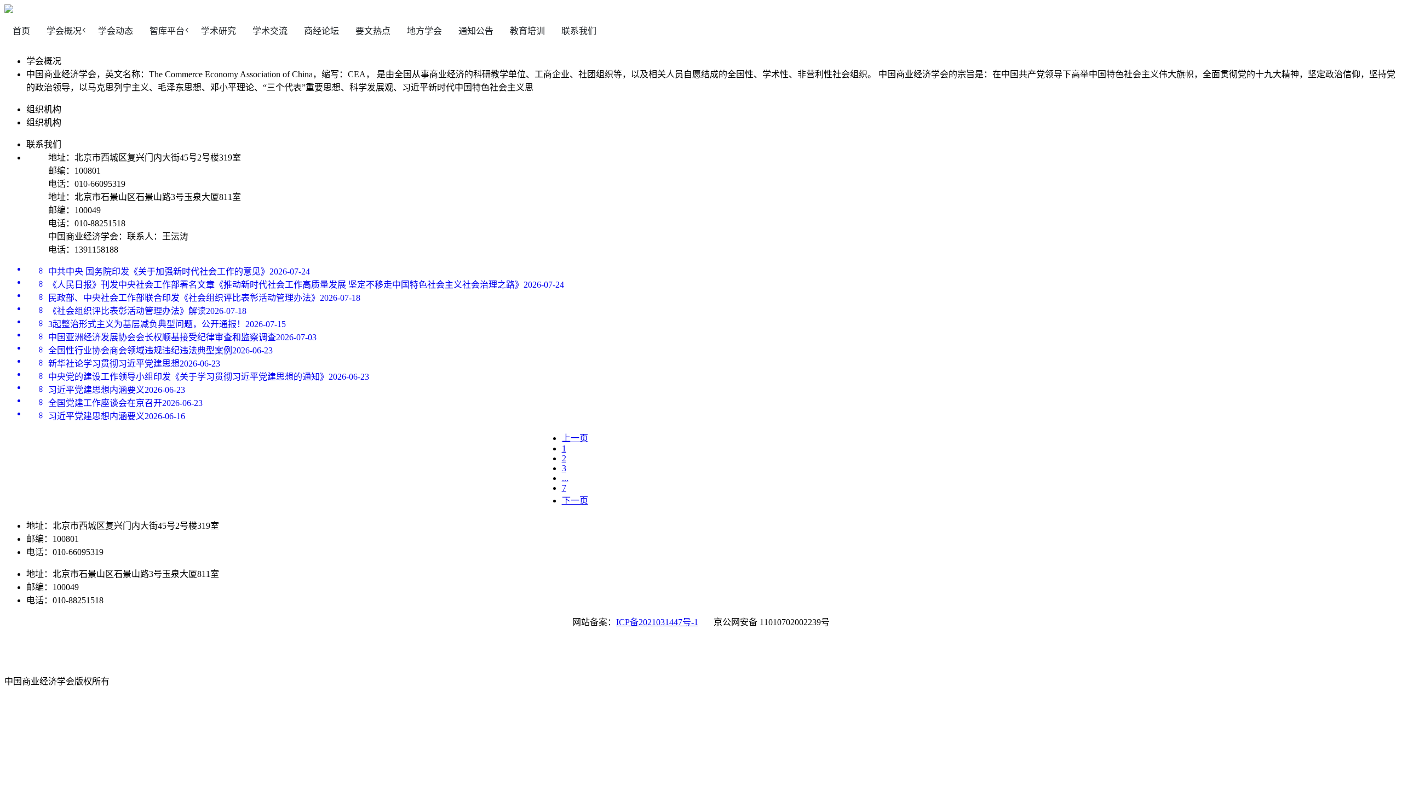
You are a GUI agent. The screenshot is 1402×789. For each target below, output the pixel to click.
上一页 (575, 438)
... (565, 478)
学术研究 (218, 31)
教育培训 (527, 31)
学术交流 (270, 31)
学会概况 (64, 31)
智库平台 (167, 31)
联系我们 (578, 31)
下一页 (575, 500)
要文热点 (372, 31)
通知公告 (475, 31)
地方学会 (424, 31)
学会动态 (115, 31)
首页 (21, 31)
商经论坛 (321, 31)
